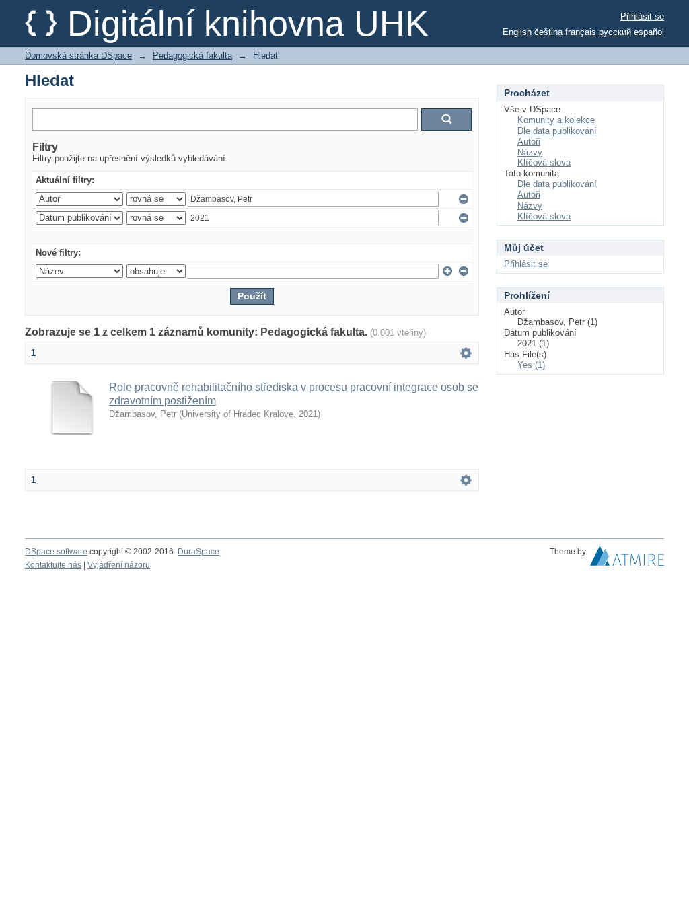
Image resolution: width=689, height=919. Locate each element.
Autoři (528, 142)
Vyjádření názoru (118, 565)
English (517, 32)
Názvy (529, 152)
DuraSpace (198, 551)
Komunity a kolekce (556, 120)
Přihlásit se (642, 16)
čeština (548, 32)
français (580, 32)
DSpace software (56, 551)
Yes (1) (531, 365)
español (649, 32)
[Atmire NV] (627, 559)
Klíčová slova (544, 162)
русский (615, 32)
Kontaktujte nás (53, 565)
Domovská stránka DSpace (78, 55)
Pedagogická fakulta (192, 55)
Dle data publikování (557, 131)
